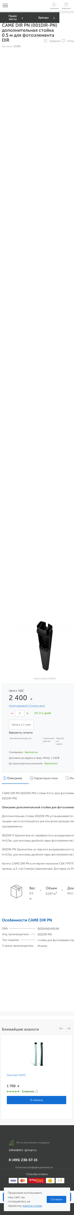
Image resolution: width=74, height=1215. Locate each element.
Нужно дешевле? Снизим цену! (27, 705)
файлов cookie (32, 1206)
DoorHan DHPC (16, 1075)
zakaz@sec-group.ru (22, 1150)
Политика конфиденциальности (34, 1167)
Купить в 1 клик (21, 724)
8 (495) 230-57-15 (23, 1160)
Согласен (56, 1199)
